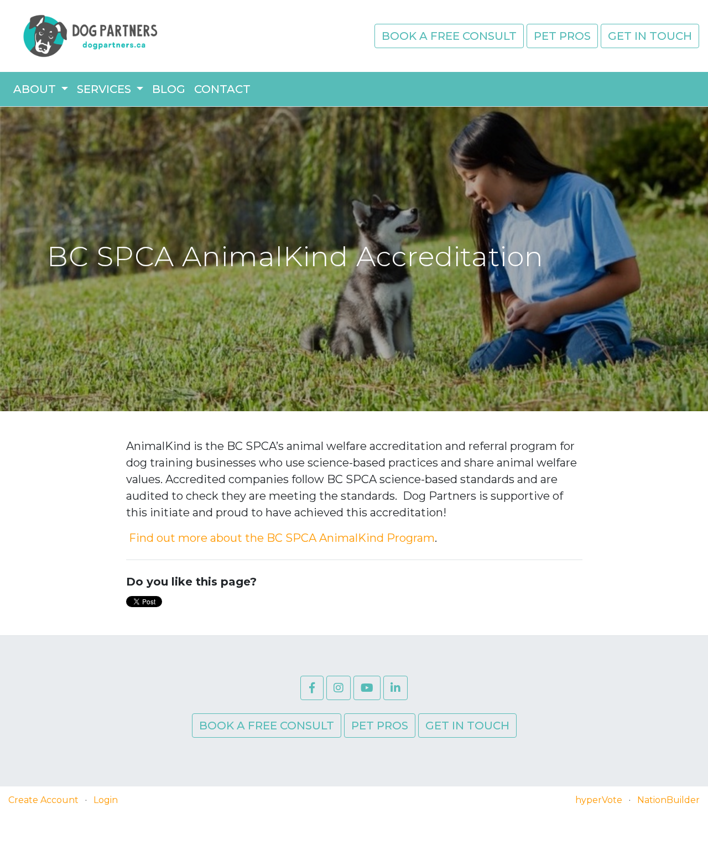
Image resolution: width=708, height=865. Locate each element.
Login (105, 800)
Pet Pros (562, 36)
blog (168, 89)
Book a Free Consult (449, 36)
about (36, 89)
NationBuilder (668, 800)
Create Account (43, 800)
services (105, 89)
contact (222, 89)
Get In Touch (650, 36)
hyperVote (598, 800)
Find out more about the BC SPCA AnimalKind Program (280, 538)
